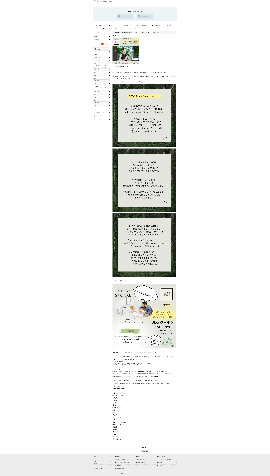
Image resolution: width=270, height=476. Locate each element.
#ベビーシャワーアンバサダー (119, 422)
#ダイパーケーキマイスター (119, 421)
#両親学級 (114, 397)
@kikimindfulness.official (163, 76)
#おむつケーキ (116, 404)
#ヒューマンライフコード (118, 438)
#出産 (113, 412)
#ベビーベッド (116, 415)
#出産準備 (114, 414)
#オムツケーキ (116, 405)
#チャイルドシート (117, 417)
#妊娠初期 (114, 426)
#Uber (114, 434)
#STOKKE (114, 431)
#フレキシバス (116, 433)
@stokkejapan (121, 352)
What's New (145, 451)
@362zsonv (141, 371)
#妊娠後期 (114, 429)
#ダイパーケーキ (116, 407)
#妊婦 (113, 410)
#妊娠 (113, 409)
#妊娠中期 (114, 427)
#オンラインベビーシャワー (119, 393)
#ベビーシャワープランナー (119, 419)
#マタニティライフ (117, 402)
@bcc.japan (128, 376)
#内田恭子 (114, 400)
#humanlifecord (116, 439)
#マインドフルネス (117, 399)
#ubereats (115, 436)
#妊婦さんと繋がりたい (118, 424)
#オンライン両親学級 (117, 395)
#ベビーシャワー (116, 392)
